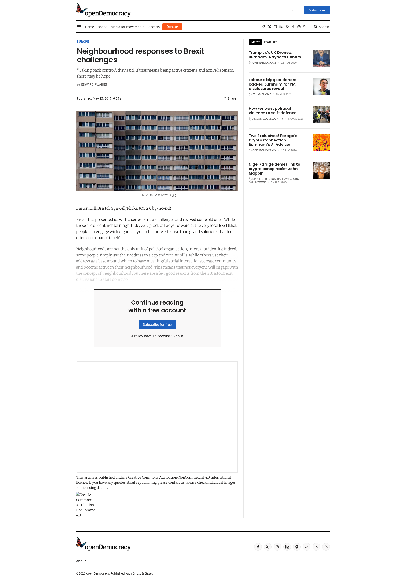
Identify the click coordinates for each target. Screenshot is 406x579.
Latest (255, 42)
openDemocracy (264, 62)
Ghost (137, 573)
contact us (176, 482)
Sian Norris (260, 179)
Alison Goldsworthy (267, 119)
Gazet (149, 573)
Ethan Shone (261, 94)
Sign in (178, 336)
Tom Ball (277, 179)
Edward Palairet (94, 84)
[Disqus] (157, 417)
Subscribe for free (157, 324)
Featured (270, 42)
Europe (83, 41)
